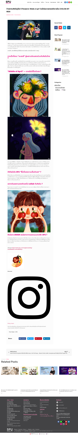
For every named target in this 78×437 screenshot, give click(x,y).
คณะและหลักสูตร (60, 87)
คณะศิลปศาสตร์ (10, 408)
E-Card (41, 406)
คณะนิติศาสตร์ (10, 419)
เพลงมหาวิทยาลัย (43, 407)
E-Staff (41, 411)
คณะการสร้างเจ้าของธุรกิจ (12, 404)
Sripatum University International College (13, 421)
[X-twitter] (64, 422)
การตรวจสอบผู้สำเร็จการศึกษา (47, 416)
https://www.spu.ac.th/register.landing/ (22, 248)
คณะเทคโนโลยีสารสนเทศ (12, 415)
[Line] (71, 2)
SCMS (58, 2)
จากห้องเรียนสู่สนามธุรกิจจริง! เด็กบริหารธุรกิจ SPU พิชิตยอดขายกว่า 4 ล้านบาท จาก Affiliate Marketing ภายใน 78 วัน (66, 52)
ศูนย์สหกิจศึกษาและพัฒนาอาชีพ (29, 411)
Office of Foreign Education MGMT (14, 426)
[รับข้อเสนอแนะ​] (57, 411)
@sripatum (61, 402)
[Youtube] (66, 422)
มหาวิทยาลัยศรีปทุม (27, 418)
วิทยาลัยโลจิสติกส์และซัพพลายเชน (13, 411)
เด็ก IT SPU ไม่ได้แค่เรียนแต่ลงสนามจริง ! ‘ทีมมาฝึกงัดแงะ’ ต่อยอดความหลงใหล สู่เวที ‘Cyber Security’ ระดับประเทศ (66, 72)
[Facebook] (58, 422)
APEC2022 (25, 420)
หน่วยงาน (26, 400)
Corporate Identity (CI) (44, 402)
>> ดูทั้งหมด (25, 412)
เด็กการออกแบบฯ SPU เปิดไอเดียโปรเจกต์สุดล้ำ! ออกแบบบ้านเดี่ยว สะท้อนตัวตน (66, 41)
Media (30, 429)
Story (24, 429)
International (53, 2)
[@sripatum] (57, 402)
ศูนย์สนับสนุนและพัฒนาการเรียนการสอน (30, 406)
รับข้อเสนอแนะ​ (61, 411)
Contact (37, 429)
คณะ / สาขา (10, 400)
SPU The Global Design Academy (13, 423)
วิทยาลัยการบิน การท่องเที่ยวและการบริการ (14, 406)
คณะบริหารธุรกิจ (10, 410)
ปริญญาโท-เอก (10, 424)
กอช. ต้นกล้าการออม (27, 416)
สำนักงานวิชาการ (26, 402)
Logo (41, 403)
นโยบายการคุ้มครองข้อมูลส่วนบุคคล (63, 413)
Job (61, 2)
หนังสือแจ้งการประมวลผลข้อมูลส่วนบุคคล (63, 415)
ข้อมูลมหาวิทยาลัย (44, 414)
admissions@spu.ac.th (63, 408)
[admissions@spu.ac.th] (57, 408)
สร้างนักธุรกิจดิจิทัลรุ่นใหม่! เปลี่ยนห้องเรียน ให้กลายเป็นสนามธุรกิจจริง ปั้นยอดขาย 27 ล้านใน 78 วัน (66, 62)
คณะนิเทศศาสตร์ (10, 403)
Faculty (20, 429)
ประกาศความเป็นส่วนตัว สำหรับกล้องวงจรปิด (63, 418)
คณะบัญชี (9, 412)
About (15, 429)
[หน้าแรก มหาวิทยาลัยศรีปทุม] (10, 430)
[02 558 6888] (57, 405)
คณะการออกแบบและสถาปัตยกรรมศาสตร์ (11, 417)
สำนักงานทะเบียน (26, 403)
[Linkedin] (69, 422)
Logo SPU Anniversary (44, 404)
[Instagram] (29, 322)
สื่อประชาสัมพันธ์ (44, 400)
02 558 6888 (61, 405)
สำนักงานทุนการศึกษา (27, 410)
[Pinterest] (66, 424)
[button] (22, 338)
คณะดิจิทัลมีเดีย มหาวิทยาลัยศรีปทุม (15, 249)
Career (41, 412)
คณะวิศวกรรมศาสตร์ (11, 414)
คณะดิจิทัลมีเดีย (10, 402)
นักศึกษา (57, 90)
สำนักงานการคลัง (26, 408)
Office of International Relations (29, 404)
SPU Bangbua (26, 419)
